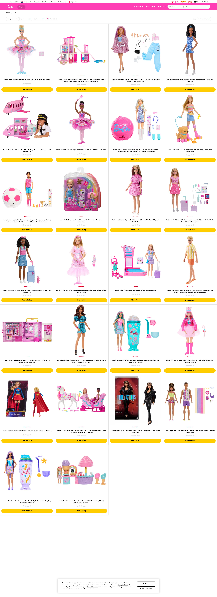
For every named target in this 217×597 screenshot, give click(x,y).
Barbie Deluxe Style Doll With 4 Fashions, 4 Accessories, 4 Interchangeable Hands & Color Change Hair (135, 80)
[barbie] (177, 1)
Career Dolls (151, 7)
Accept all (146, 583)
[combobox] (188, 7)
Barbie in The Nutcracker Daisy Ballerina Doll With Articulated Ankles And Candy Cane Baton (190, 361)
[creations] (197, 1)
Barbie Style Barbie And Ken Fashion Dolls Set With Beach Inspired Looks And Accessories (190, 431)
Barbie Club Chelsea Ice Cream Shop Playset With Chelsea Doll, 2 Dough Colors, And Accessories (81, 502)
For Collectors (62, 1)
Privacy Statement (123, 584)
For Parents (52, 1)
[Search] (206, 6)
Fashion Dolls (139, 7)
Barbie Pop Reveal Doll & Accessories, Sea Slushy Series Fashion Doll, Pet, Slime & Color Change (135, 361)
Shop (21, 7)
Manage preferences (146, 588)
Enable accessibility (12, 1)
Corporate (37, 1)
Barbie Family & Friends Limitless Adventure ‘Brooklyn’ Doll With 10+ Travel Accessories (27, 291)
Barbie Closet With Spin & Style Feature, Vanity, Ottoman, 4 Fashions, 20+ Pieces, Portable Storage (27, 361)
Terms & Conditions (92, 587)
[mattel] (173, 1)
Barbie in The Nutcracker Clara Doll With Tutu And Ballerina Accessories (27, 79)
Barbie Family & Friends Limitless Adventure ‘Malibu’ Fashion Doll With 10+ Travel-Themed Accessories (190, 221)
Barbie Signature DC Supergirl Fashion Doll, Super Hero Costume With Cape (27, 431)
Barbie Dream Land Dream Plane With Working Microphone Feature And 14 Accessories (27, 150)
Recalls (44, 1)
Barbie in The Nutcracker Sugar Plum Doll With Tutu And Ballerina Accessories (81, 149)
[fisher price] (190, 1)
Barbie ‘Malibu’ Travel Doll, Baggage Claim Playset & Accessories (135, 290)
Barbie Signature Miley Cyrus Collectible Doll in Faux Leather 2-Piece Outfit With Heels (136, 431)
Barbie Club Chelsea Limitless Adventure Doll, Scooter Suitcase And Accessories (81, 221)
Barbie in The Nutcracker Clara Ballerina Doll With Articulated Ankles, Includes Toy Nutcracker (81, 291)
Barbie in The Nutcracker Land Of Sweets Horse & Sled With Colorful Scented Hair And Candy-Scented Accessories (81, 431)
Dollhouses (162, 7)
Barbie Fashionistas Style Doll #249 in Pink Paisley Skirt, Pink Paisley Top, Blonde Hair (135, 221)
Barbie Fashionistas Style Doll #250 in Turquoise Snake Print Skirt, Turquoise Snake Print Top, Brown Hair (81, 361)
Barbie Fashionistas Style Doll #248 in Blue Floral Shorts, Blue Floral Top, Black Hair (190, 80)
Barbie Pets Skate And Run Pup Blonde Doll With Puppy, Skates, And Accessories (190, 150)
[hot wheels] (183, 1)
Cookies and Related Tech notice (85, 589)
